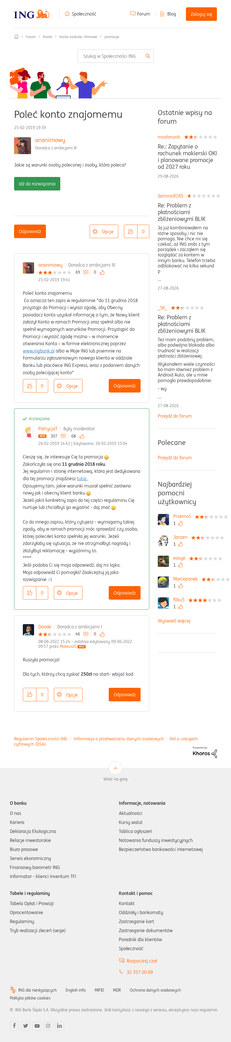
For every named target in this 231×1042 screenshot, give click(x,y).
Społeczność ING (16, 36)
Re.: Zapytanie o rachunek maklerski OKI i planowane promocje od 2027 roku (187, 156)
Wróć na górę (115, 779)
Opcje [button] (108, 231)
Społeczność (84, 14)
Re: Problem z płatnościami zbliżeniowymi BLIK (181, 212)
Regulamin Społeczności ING (40, 738)
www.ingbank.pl (39, 351)
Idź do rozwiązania (37, 184)
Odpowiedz (30, 231)
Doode (44, 626)
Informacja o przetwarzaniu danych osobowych (119, 738)
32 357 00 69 (140, 972)
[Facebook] (14, 1026)
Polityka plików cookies (30, 998)
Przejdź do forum (175, 416)
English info (76, 990)
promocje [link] (112, 37)
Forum (143, 14)
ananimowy (50, 139)
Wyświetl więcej (174, 621)
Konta (47, 37)
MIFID (99, 990)
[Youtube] (36, 1026)
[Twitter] (25, 1026)
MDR (117, 990)
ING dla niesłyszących (37, 990)
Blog (171, 14)
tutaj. (82, 478)
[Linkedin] (59, 1026)
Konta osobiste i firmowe (78, 37)
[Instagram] (48, 1026)
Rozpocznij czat (142, 961)
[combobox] (115, 56)
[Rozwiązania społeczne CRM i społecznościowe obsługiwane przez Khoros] (205, 752)
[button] (130, 231)
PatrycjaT (47, 428)
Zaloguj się (201, 14)
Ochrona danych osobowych (155, 990)
